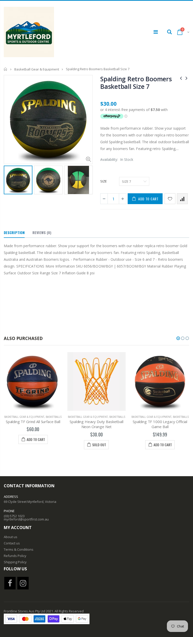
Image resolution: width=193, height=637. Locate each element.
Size (103, 181)
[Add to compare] (182, 198)
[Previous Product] (181, 78)
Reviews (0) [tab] (41, 232)
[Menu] (156, 31)
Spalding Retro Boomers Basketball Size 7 (136, 82)
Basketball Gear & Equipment (36, 69)
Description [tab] (14, 232)
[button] (178, 338)
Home (6, 69)
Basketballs (54, 417)
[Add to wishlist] (170, 198)
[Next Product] (186, 78)
